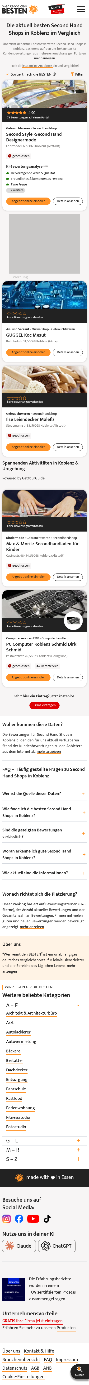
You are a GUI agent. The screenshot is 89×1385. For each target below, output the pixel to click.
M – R (43, 1150)
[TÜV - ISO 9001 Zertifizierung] (13, 1289)
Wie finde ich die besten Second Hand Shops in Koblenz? (44, 812)
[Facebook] (19, 1218)
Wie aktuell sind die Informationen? (43, 873)
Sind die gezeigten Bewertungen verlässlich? (43, 833)
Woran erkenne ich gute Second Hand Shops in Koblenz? (44, 854)
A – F (42, 1005)
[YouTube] (33, 1218)
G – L (43, 1141)
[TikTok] (47, 1218)
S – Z (43, 1159)
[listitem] (31, 1013)
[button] (79, 1371)
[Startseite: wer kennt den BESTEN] (20, 9)
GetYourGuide (33, 478)
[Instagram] (6, 1218)
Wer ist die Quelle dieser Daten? (43, 794)
